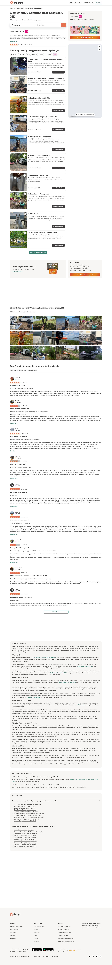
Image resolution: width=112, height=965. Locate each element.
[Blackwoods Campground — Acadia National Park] (38, 66)
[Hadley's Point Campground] (38, 162)
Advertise (36, 929)
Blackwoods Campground (84, 666)
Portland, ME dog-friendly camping (25, 835)
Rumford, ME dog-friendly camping (25, 843)
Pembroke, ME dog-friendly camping (25, 846)
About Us (36, 932)
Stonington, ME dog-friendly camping (25, 833)
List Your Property (88, 2)
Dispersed (34, 54)
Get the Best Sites (74, 2)
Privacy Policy (46, 956)
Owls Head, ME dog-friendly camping (25, 837)
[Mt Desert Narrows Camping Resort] (38, 239)
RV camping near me (63, 929)
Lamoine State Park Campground (21, 597)
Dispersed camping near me (66, 938)
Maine (18, 8)
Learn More (73, 23)
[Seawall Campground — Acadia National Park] (38, 84)
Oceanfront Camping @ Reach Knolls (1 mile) (28, 804)
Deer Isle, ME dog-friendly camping (25, 844)
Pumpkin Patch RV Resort (18, 385)
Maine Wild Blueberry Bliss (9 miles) (25, 806)
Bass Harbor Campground (18, 436)
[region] (85, 80)
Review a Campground (16, 926)
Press (35, 935)
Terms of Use (55, 956)
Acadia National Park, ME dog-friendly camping (28, 832)
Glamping (48, 54)
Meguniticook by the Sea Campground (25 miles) (29, 817)
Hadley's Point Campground (19, 408)
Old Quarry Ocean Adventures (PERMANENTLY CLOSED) (28, 575)
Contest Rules (37, 956)
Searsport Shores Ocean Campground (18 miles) (29, 813)
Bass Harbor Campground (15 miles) (25, 810)
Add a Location (14, 929)
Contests (12, 935)
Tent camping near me (64, 926)
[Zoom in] (99, 46)
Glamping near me (63, 935)
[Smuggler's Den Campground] (38, 143)
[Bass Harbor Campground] (38, 200)
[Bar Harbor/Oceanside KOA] (38, 104)
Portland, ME (85, 268)
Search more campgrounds (86, 114)
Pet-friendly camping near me (66, 941)
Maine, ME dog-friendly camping (24, 830)
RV (27, 54)
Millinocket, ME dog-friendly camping (25, 841)
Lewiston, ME (85, 267)
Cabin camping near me (64, 932)
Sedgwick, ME (25, 8)
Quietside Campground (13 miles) (24, 808)
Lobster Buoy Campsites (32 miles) (25, 821)
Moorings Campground (18, 464)
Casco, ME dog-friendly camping (24, 839)
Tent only (21, 54)
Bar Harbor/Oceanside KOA (19, 492)
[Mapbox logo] (72, 116)
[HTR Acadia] (38, 220)
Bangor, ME (82, 265)
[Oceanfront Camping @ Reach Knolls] (38, 123)
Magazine (13, 938)
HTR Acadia (80, 705)
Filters (14, 54)
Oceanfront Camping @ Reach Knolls (44, 657)
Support (36, 941)
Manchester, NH (86, 270)
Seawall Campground (34, 697)
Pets (55, 54)
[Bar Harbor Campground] (38, 182)
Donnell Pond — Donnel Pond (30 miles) (26, 819)
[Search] (63, 25)
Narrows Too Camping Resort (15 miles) (26, 811)
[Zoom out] (99, 49)
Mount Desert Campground (19, 520)
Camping (12, 8)
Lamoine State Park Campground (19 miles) (27, 815)
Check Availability (58, 72)
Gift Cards (13, 932)
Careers (36, 938)
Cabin (41, 54)
